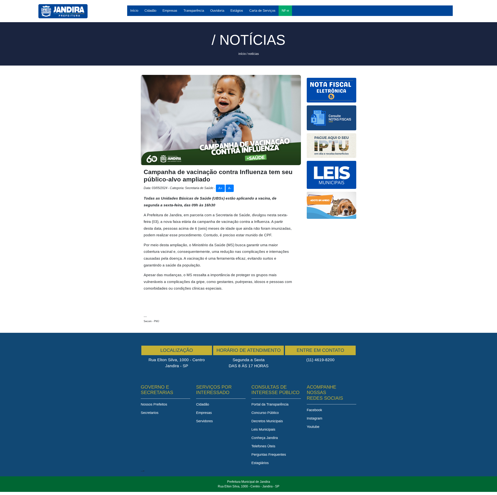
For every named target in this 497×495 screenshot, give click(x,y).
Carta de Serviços (262, 10)
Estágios (236, 10)
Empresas (169, 10)
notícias (253, 53)
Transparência (193, 10)
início (242, 53)
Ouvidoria (217, 10)
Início (134, 10)
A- (229, 188)
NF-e (285, 10)
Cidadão (150, 10)
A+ (220, 188)
